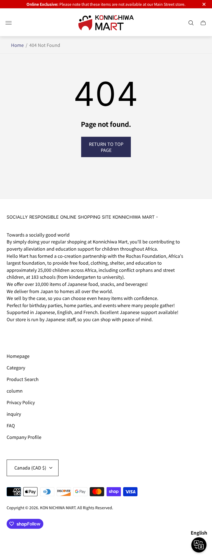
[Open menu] (8, 23)
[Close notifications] (203, 4)
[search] (191, 23)
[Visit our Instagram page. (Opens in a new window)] (13, 335)
